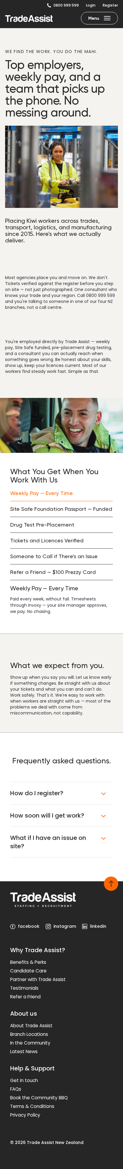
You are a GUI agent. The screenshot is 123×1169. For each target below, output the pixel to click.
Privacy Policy (25, 1115)
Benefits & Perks (28, 962)
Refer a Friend (25, 997)
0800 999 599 (66, 5)
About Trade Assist (31, 1025)
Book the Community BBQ (39, 1098)
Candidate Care (28, 971)
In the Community (30, 1043)
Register (110, 5)
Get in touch (24, 1080)
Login (91, 5)
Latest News (24, 1051)
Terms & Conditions (32, 1106)
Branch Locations (29, 1034)
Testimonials (24, 988)
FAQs (15, 1089)
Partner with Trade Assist (38, 979)
